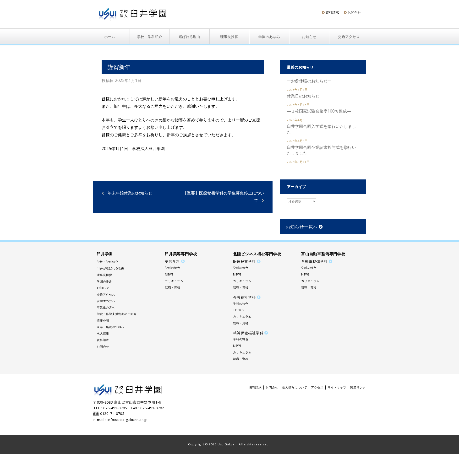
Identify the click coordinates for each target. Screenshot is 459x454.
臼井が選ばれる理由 (110, 268)
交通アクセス (349, 37)
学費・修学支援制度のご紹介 (117, 314)
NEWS (169, 274)
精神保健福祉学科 (248, 332)
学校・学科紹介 (149, 37)
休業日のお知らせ (303, 96)
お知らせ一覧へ (302, 227)
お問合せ (354, 12)
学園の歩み (104, 281)
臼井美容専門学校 (181, 253)
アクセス (317, 387)
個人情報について (294, 387)
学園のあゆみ (269, 37)
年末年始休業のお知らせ (130, 193)
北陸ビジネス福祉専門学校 (257, 253)
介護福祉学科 (244, 297)
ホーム (109, 37)
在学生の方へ (106, 301)
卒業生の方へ (106, 307)
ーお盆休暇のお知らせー (309, 81)
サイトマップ (337, 387)
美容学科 (172, 261)
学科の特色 (172, 268)
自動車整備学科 (314, 261)
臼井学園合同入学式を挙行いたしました (321, 129)
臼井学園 (105, 253)
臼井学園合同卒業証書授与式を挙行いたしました (321, 150)
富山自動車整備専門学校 (323, 253)
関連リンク (358, 387)
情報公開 (103, 321)
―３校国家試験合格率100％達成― (319, 111)
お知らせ (309, 37)
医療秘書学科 (244, 261)
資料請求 (332, 12)
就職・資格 (172, 287)
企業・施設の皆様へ (110, 327)
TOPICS (238, 310)
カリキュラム (174, 281)
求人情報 (103, 333)
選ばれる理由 (189, 37)
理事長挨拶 (229, 37)
